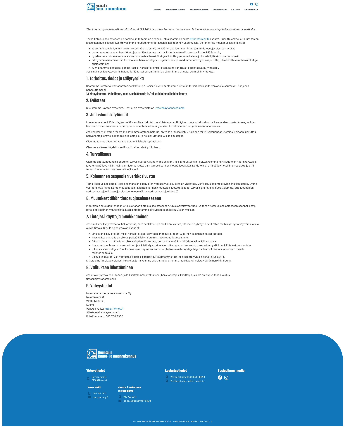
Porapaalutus (220, 9)
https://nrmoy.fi (199, 39)
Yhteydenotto (251, 9)
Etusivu (157, 9)
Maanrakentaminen (199, 9)
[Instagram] (256, 4)
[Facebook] (251, 4)
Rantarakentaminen (175, 9)
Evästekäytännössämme (169, 108)
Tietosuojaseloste (181, 421)
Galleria (235, 9)
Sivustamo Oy (206, 421)
